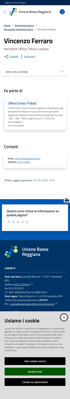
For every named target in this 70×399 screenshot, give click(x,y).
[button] (62, 12)
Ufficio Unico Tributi (22, 103)
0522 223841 (24, 162)
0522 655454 (22, 284)
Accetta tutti (35, 372)
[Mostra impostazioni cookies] (67, 200)
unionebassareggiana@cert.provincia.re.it (32, 304)
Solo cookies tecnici (35, 361)
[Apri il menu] (5, 12)
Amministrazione (24, 25)
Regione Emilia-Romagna (15, 2)
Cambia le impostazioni (35, 382)
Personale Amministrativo (18, 29)
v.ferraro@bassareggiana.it (27, 158)
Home (7, 25)
